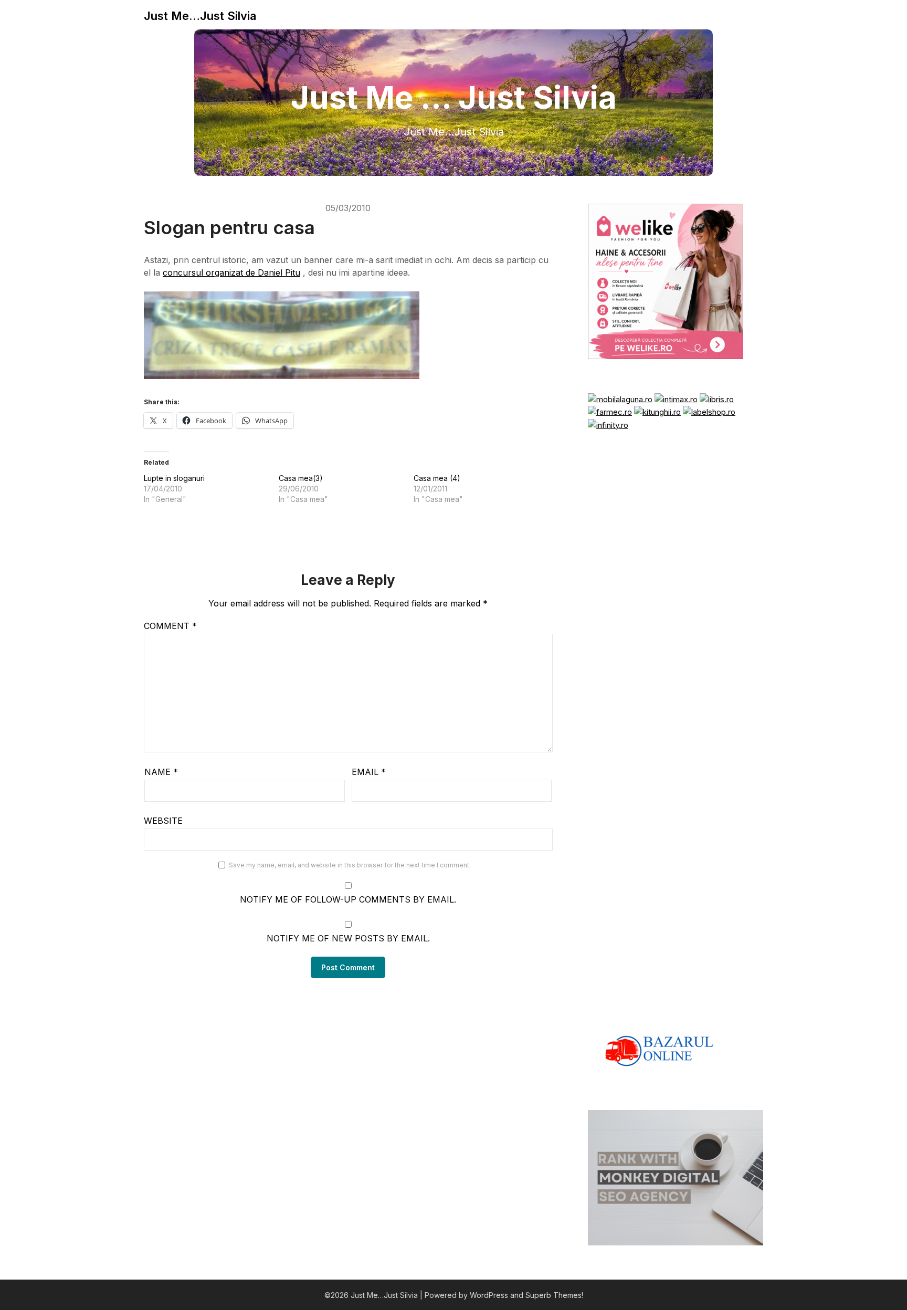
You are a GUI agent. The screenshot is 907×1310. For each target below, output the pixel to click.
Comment (170, 626)
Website (163, 820)
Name (161, 772)
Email (369, 772)
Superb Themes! (554, 1295)
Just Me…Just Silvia (200, 16)
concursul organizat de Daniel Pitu (231, 272)
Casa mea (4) (437, 478)
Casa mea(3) (301, 478)
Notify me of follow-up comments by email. (348, 899)
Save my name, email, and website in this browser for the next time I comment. (350, 865)
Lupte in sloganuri (174, 478)
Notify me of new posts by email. (348, 938)
